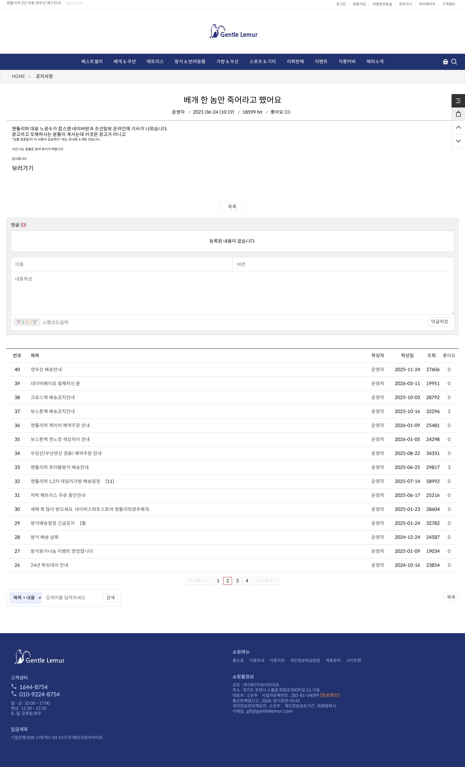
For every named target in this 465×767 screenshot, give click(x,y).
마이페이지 (427, 4)
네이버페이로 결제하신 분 (55, 383)
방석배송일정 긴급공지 (53, 523)
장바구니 (405, 4)
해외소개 (375, 61)
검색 (110, 598)
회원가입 (359, 4)
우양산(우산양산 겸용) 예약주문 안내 (66, 453)
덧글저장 (439, 322)
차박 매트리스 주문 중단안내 (58, 495)
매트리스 (155, 61)
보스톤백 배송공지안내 (53, 411)
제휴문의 (333, 660)
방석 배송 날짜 (45, 537)
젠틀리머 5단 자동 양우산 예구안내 (33, 3)
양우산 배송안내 (46, 369)
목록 (232, 207)
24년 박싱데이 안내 (49, 565)
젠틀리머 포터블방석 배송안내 (60, 467)
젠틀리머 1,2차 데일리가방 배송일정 (65, 481)
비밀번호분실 (382, 4)
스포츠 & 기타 (262, 61)
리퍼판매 (295, 61)
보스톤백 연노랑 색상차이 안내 (60, 439)
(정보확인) (330, 695)
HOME (18, 76)
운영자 (377, 369)
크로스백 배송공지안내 (53, 397)
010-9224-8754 (39, 694)
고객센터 (448, 4)
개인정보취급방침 (305, 660)
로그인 (341, 4)
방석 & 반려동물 (190, 61)
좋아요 (449, 356)
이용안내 (256, 660)
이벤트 (321, 61)
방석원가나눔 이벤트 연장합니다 (62, 551)
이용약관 (277, 660)
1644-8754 (33, 687)
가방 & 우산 (227, 61)
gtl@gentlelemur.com (269, 711)
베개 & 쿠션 (125, 61)
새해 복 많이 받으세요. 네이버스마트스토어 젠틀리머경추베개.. (91, 509)
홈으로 (238, 660)
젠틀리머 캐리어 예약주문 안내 (60, 425)
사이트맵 (353, 660)
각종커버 (347, 61)
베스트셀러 (92, 61)
